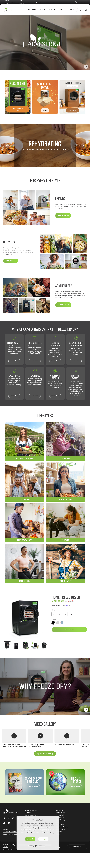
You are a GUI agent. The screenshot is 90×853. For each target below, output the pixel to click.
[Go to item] (7, 645)
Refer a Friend (60, 829)
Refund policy (14, 849)
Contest (59, 831)
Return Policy (60, 812)
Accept (30, 839)
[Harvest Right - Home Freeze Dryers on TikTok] (4, 823)
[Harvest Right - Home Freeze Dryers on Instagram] (13, 818)
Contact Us (60, 817)
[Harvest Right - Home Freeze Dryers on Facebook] (4, 818)
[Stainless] (57, 622)
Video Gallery (60, 820)
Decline (43, 839)
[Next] (62, 2)
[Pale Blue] (61, 622)
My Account (60, 824)
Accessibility (60, 810)
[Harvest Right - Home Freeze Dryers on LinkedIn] (9, 823)
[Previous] (28, 2)
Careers (58, 834)
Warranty (28, 812)
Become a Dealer (62, 827)
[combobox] (14, 2)
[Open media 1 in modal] (25, 617)
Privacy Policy (49, 833)
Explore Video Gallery (45, 754)
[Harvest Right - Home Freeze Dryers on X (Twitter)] (9, 818)
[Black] (53, 622)
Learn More (14, 361)
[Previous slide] (7, 145)
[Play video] (45, 686)
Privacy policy (6, 849)
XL (71, 614)
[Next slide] (83, 145)
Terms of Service (31, 810)
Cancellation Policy (31, 815)
